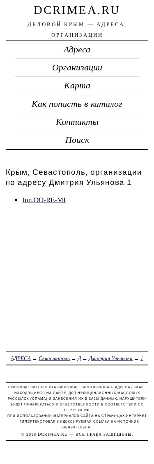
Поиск (77, 140)
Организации (77, 67)
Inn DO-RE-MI (44, 200)
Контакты (77, 122)
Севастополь (54, 358)
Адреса (77, 49)
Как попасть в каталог (77, 104)
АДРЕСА (21, 358)
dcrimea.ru (77, 9)
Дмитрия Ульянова (111, 358)
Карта (77, 85)
